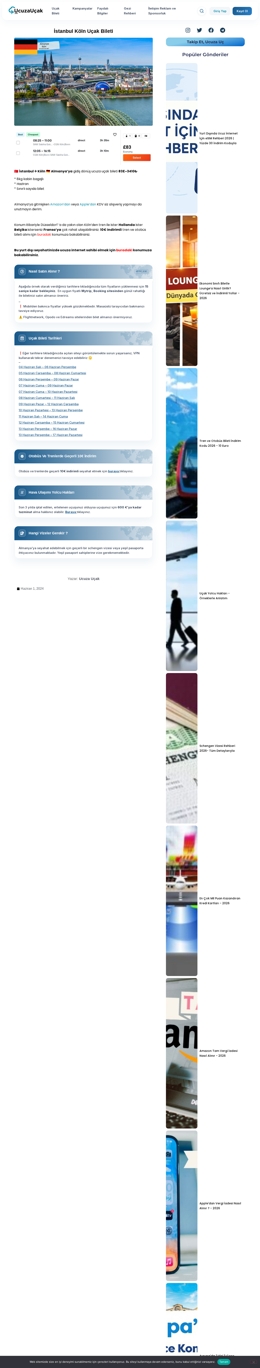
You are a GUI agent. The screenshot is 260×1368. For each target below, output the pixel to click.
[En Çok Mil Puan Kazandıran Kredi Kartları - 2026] (181, 901)
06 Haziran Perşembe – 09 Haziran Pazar (49, 379)
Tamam (223, 1361)
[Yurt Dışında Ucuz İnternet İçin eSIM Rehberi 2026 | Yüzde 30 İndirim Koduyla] (181, 138)
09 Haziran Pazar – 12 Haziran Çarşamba (49, 404)
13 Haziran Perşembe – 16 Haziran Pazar (48, 429)
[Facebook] (211, 30)
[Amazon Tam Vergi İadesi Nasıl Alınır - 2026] (181, 1053)
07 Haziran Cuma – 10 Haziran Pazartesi (48, 392)
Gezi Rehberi (130, 10)
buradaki (44, 234)
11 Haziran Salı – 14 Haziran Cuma (43, 416)
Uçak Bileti (56, 10)
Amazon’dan (60, 204)
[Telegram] (222, 30)
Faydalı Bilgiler (102, 10)
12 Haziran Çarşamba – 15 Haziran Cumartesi (51, 422)
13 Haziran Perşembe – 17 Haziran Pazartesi (50, 435)
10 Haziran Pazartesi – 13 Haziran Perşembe (51, 410)
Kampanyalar (82, 8)
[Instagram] (188, 30)
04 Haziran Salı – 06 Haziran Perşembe (47, 367)
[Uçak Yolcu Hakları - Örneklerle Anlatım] (181, 596)
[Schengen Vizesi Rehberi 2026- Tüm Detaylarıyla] (181, 748)
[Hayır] (253, 1362)
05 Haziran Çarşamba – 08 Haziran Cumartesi (52, 373)
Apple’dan (88, 204)
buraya (114, 471)
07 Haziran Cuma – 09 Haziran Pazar (46, 385)
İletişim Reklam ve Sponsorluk (162, 10)
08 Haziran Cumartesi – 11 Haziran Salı (47, 398)
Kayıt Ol (242, 11)
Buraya (71, 512)
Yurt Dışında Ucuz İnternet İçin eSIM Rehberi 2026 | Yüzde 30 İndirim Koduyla (218, 138)
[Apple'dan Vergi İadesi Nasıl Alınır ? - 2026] (181, 1206)
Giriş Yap (219, 11)
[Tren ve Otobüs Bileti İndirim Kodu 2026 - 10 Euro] (181, 443)
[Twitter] (199, 30)
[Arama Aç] (201, 10)
